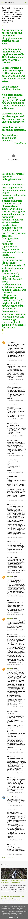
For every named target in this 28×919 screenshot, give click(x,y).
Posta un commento (7, 857)
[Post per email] (3, 330)
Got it (19, 917)
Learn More (11, 917)
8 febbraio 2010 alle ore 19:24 (15, 614)
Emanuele (9, 797)
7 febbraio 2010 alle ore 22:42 (15, 596)
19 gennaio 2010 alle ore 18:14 (15, 360)
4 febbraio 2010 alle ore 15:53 (15, 572)
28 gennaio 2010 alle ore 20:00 (15, 455)
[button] (3, 26)
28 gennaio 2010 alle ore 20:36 (15, 472)
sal (7, 342)
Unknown (9, 576)
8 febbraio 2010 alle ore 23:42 (15, 664)
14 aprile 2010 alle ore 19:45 (14, 854)
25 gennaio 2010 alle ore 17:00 (15, 400)
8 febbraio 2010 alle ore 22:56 (15, 630)
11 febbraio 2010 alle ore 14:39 (15, 773)
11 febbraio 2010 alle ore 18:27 (15, 792)
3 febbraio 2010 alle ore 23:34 (15, 537)
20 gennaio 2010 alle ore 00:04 (15, 379)
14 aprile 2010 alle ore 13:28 (14, 840)
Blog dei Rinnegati (9, 2)
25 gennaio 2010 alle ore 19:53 (15, 419)
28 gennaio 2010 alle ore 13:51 (15, 435)
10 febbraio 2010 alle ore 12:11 (15, 752)
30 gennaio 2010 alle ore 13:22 (15, 500)
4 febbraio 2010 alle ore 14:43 (15, 552)
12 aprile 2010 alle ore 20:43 (14, 805)
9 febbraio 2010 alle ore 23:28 (15, 706)
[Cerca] (26, 2)
